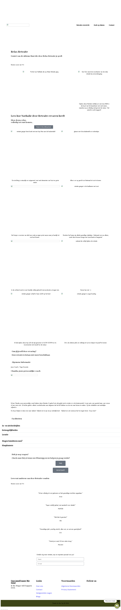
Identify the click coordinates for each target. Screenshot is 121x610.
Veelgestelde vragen (44, 593)
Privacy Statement (68, 590)
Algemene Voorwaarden (70, 586)
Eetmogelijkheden (10, 430)
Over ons (39, 586)
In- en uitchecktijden (11, 426)
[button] (60, 367)
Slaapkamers (7, 445)
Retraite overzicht (83, 25)
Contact (111, 25)
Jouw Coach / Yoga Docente (19, 367)
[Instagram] (87, 586)
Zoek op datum (99, 25)
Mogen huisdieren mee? (12, 441)
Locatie (5, 435)
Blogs (38, 597)
